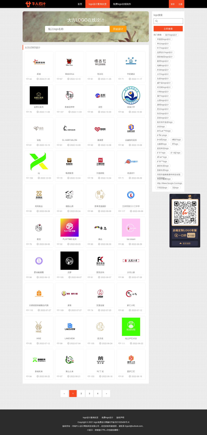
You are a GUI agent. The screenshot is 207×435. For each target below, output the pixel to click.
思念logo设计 (163, 108)
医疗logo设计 (171, 34)
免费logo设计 (107, 417)
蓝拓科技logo (163, 148)
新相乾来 (39, 371)
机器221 (131, 173)
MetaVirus (69, 73)
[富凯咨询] (100, 261)
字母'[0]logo (162, 187)
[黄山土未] (69, 360)
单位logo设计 (163, 43)
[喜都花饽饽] (69, 95)
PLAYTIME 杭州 (69, 239)
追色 (39, 140)
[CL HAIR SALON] (69, 128)
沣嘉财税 (100, 173)
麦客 (69, 305)
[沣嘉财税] (100, 161)
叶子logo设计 (163, 47)
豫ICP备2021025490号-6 (118, 422)
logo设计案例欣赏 (98, 3)
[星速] (39, 62)
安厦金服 (100, 305)
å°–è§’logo (175, 152)
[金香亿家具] (39, 95)
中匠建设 (131, 73)
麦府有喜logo (163, 165)
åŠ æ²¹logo (162, 157)
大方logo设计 (163, 74)
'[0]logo (175, 187)
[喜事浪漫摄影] (100, 194)
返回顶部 (187, 243)
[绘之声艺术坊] (131, 327)
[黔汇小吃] (131, 294)
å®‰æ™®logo (164, 130)
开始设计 (118, 29)
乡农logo (161, 126)
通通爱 (100, 140)
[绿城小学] (131, 95)
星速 (39, 73)
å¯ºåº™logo (162, 161)
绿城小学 (131, 106)
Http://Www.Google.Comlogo (169, 183)
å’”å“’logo (161, 152)
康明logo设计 (163, 104)
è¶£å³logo (176, 139)
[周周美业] (39, 194)
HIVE (39, 338)
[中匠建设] (131, 62)
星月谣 (100, 338)
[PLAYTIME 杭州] (69, 228)
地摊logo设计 (163, 65)
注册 (180, 4)
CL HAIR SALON (69, 140)
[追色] (39, 128)
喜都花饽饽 (69, 106)
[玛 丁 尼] (100, 360)
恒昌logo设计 (163, 113)
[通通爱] (100, 128)
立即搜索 (168, 28)
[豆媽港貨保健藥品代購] (39, 294)
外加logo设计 (163, 69)
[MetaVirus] (69, 62)
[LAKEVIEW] (69, 327)
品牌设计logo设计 (165, 52)
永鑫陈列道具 (131, 140)
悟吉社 (100, 73)
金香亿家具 (39, 106)
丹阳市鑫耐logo (164, 178)
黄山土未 (69, 371)
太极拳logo (162, 143)
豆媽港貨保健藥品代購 (39, 305)
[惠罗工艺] (131, 360)
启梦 (69, 272)
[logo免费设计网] (42, 7)
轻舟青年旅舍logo (165, 122)
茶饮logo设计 (163, 117)
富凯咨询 (100, 272)
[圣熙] (100, 95)
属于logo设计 (163, 95)
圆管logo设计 (163, 60)
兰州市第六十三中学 (131, 206)
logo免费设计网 (100, 422)
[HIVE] (39, 327)
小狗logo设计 (163, 91)
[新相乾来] (39, 360)
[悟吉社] (100, 62)
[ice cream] (131, 228)
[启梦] (69, 261)
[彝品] (100, 228)
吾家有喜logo (163, 170)
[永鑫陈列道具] (131, 128)
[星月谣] (100, 327)
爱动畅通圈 (39, 272)
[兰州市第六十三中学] (131, 194)
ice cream (131, 239)
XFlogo (175, 143)
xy (39, 173)
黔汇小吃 (131, 305)
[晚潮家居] (69, 161)
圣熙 (100, 106)
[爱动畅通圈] (39, 261)
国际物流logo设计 (165, 56)
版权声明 (120, 417)
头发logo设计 (163, 78)
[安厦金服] (100, 294)
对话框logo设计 (164, 87)
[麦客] (69, 294)
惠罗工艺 (131, 371)
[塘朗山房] (69, 194)
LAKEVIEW (70, 338)
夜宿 (39, 239)
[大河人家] (131, 261)
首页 (80, 3)
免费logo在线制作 (122, 3)
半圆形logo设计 (164, 39)
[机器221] (131, 161)
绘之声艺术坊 (131, 338)
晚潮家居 (69, 173)
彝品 (100, 239)
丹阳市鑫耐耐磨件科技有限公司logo (168, 174)
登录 (173, 4)
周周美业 (39, 206)
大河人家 (131, 272)
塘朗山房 (69, 206)
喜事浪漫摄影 (100, 206)
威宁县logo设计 (164, 82)
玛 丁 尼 (100, 371)
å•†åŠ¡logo (162, 139)
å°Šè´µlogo (162, 135)
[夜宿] (39, 228)
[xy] (39, 161)
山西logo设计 (163, 100)
